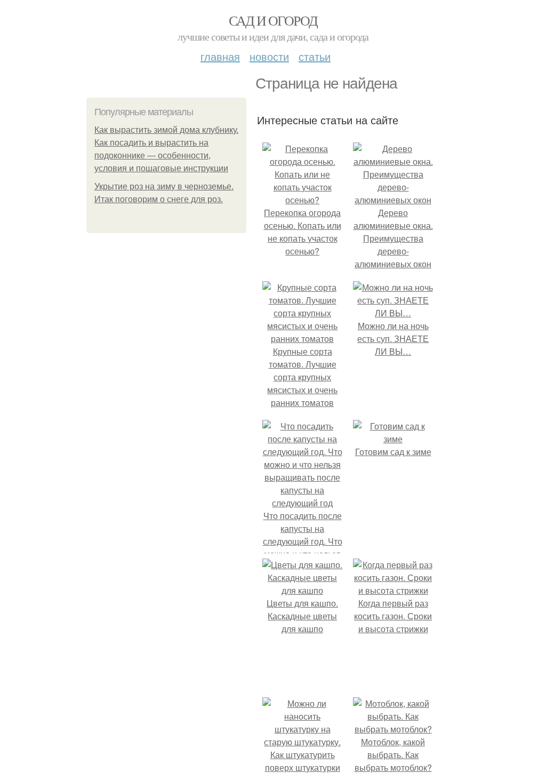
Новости (269, 56)
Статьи (315, 56)
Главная (220, 56)
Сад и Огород (273, 20)
